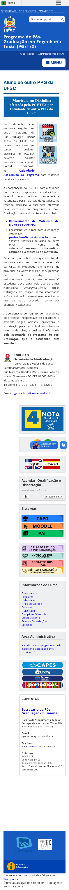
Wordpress (10, 879)
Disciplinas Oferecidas (35, 614)
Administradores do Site (51, 53)
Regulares (27, 596)
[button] (26, 496)
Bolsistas (27, 607)
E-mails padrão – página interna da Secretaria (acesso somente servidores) (41, 649)
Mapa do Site (46, 11)
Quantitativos (30, 593)
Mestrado (29, 600)
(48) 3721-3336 (29, 746)
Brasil (11, 3)
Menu (56, 62)
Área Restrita (27, 53)
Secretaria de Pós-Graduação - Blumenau (41, 711)
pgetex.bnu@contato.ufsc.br (28, 237)
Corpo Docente (31, 617)
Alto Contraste (27, 11)
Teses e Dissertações (34, 621)
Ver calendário (52, 496)
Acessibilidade (8, 11)
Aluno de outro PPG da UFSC (28, 85)
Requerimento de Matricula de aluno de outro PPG (34, 222)
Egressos (27, 624)
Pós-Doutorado (32, 603)
